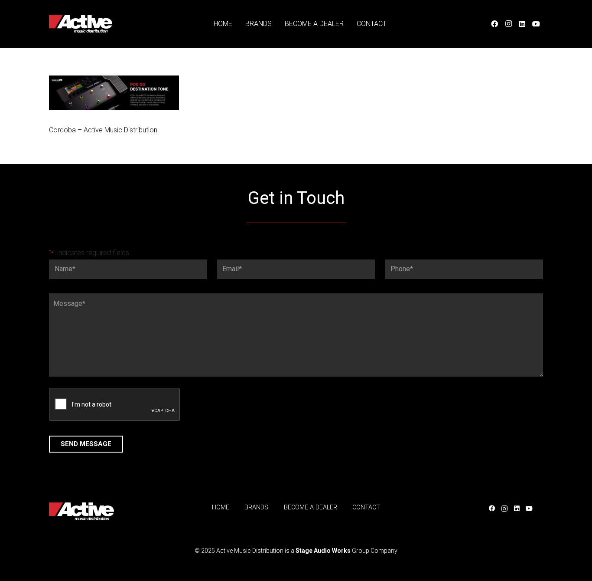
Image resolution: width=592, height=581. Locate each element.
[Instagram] (508, 24)
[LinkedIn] (522, 24)
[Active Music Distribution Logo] (80, 24)
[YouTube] (536, 24)
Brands (256, 507)
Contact (366, 507)
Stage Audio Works (323, 550)
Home (220, 507)
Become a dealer (310, 507)
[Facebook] (494, 24)
